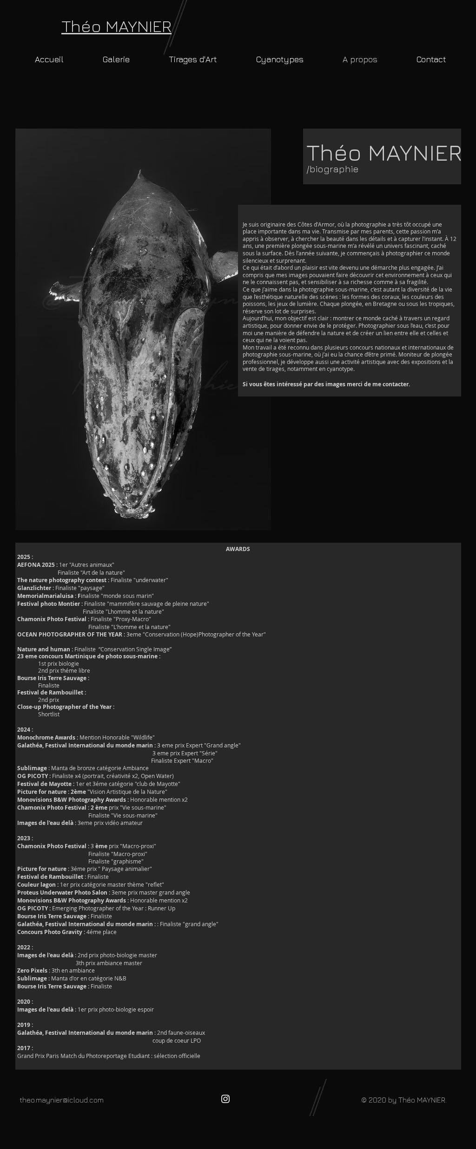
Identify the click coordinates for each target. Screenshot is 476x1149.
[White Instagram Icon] (225, 1098)
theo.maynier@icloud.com (62, 1100)
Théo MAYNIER (116, 26)
